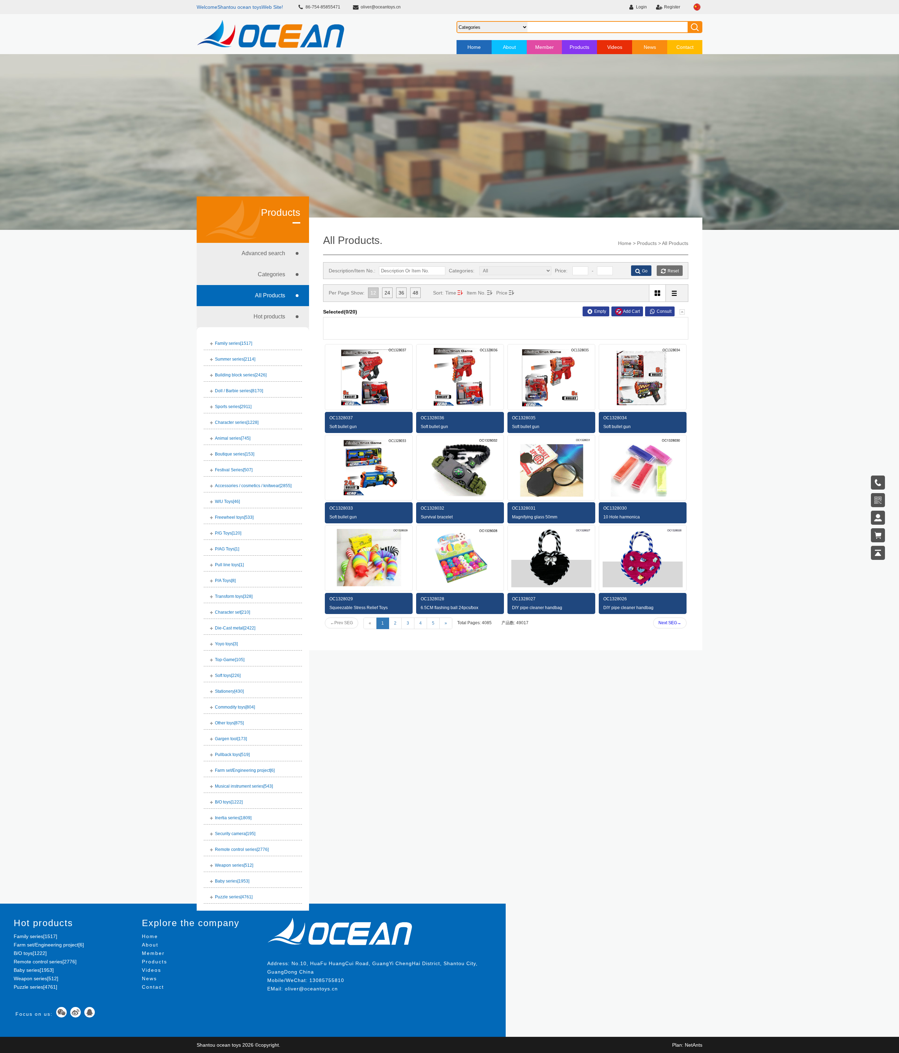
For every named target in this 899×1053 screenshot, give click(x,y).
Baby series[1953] (34, 970)
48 (415, 293)
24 (387, 293)
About (509, 47)
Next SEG (669, 622)
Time (450, 293)
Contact (685, 47)
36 (401, 293)
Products (579, 47)
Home (474, 47)
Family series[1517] (35, 936)
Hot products (269, 316)
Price (501, 293)
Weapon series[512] (36, 978)
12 (373, 293)
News (650, 47)
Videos (614, 47)
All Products (270, 295)
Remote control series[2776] (45, 961)
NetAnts (693, 1045)
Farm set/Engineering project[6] (49, 945)
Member (544, 47)
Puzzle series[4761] (35, 987)
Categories (271, 274)
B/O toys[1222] (30, 953)
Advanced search (263, 253)
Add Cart (631, 311)
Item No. (476, 293)
